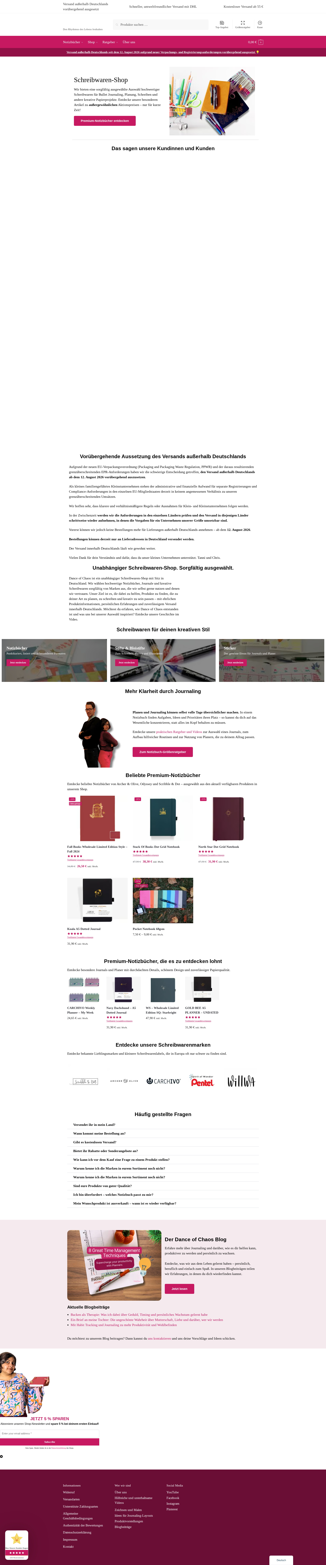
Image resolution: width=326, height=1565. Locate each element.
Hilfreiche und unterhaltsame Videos (133, 1500)
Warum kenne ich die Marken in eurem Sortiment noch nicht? (119, 1168)
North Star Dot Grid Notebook (218, 846)
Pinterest (172, 1509)
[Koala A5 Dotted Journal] (97, 900)
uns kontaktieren (159, 1338)
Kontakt (68, 1546)
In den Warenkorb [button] (228, 869)
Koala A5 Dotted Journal (83, 929)
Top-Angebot (221, 27)
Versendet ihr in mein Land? (94, 1125)
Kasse (260, 27)
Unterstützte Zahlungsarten (80, 1506)
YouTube (173, 1492)
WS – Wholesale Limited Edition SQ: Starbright (162, 1010)
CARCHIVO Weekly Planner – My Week (81, 1010)
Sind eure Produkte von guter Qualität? (102, 1186)
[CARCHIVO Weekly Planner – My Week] (84, 989)
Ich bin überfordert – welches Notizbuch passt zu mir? (113, 1194)
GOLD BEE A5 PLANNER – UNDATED (201, 1010)
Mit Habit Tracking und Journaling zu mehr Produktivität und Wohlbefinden (124, 1325)
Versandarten (71, 1499)
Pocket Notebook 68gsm (148, 929)
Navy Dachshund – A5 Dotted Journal (121, 1010)
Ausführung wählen (97, 874)
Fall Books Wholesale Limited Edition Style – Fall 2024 (97, 849)
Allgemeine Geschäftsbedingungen (78, 1516)
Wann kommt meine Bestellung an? (99, 1133)
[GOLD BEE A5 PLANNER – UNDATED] (202, 989)
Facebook (173, 1498)
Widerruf (69, 1492)
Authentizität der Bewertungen (83, 1525)
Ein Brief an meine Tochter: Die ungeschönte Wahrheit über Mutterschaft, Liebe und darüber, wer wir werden (147, 1320)
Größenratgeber (242, 27)
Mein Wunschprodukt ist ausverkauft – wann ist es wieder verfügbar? (124, 1203)
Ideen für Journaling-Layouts (134, 1515)
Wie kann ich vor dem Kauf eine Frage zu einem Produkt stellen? (121, 1159)
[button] (255, 42)
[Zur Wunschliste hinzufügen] (122, 800)
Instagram (173, 1503)
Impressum (70, 1539)
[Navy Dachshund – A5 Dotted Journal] (123, 989)
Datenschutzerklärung (58, 1448)
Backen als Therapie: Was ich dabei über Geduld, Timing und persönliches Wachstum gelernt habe (139, 1314)
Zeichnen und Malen (128, 1510)
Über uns (121, 1492)
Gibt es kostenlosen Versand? (94, 1142)
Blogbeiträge (123, 1527)
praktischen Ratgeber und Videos (179, 732)
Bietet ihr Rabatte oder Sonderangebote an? (105, 1151)
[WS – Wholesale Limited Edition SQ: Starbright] (163, 989)
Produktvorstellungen (129, 1521)
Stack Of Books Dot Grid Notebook (156, 846)
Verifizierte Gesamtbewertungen (80, 860)
